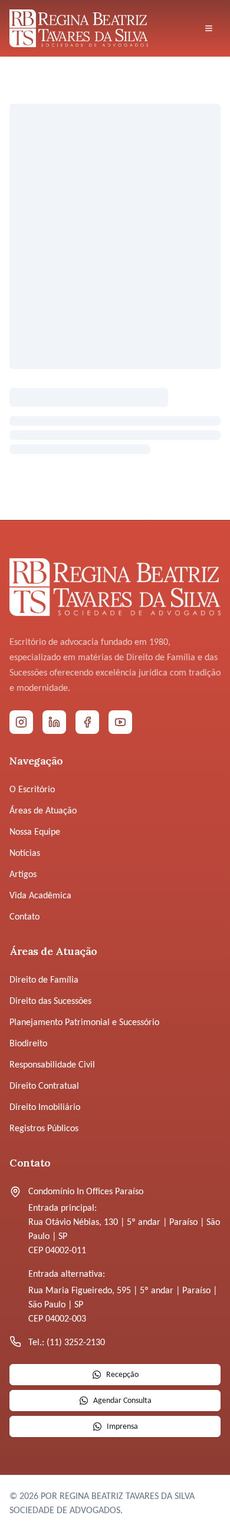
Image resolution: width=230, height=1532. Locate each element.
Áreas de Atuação (43, 811)
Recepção (122, 1374)
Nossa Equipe (34, 832)
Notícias (24, 853)
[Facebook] (87, 722)
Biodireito (28, 1044)
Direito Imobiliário (44, 1107)
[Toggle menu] (209, 28)
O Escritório (32, 790)
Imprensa (122, 1426)
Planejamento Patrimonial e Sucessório (84, 1022)
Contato (24, 917)
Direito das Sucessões (50, 1001)
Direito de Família (43, 980)
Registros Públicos (43, 1129)
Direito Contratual (44, 1086)
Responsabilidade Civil (52, 1065)
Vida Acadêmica (40, 896)
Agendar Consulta (122, 1400)
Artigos (23, 874)
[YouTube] (120, 722)
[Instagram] (21, 722)
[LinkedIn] (54, 722)
